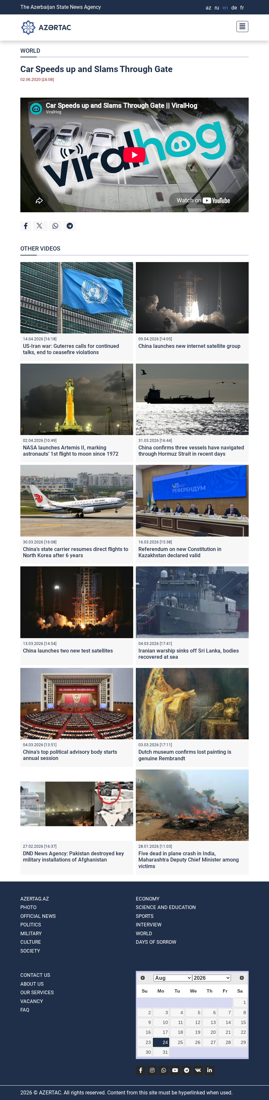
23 (148, 1042)
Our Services (37, 993)
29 (243, 1042)
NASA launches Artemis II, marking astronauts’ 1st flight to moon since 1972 (70, 451)
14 (228, 1022)
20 (213, 1032)
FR (242, 8)
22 (243, 1032)
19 (197, 1032)
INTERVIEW (148, 925)
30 (148, 1052)
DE (234, 8)
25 (180, 1042)
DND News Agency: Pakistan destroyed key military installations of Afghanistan (73, 856)
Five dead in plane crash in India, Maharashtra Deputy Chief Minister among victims (188, 859)
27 (213, 1042)
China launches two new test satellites (68, 651)
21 (228, 1032)
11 (180, 1022)
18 (180, 1032)
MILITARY (31, 934)
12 (197, 1022)
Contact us (35, 975)
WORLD (30, 50)
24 (165, 1042)
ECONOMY (147, 899)
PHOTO (28, 907)
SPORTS (145, 916)
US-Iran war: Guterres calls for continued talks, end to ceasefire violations (71, 349)
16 (148, 1032)
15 (243, 1022)
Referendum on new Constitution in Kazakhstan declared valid (179, 552)
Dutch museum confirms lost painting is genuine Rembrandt (184, 755)
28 (228, 1042)
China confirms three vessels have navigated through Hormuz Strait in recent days (191, 451)
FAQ (24, 1010)
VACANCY (31, 1001)
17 (165, 1032)
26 (197, 1042)
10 (165, 1022)
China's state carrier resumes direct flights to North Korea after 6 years (75, 552)
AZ (208, 8)
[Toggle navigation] (240, 26)
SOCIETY (30, 951)
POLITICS (30, 925)
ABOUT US (32, 984)
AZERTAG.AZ (34, 899)
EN (225, 8)
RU (217, 8)
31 (165, 1052)
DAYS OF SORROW (156, 942)
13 (213, 1022)
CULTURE (30, 942)
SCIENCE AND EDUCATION (166, 907)
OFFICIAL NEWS (38, 916)
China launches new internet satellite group (189, 346)
